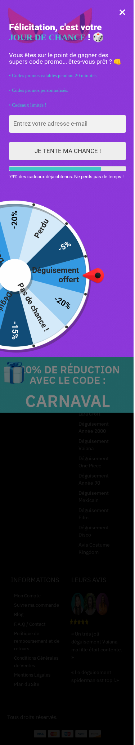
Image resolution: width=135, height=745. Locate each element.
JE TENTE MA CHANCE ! (68, 150)
